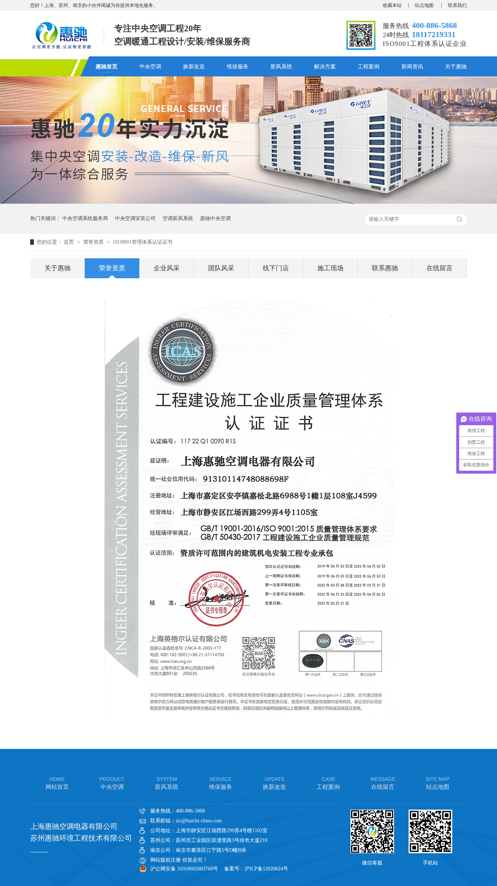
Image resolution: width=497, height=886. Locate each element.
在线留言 (439, 268)
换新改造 (194, 66)
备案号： (234, 868)
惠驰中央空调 (215, 218)
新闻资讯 (412, 66)
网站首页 (57, 783)
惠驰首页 (107, 66)
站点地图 (425, 5)
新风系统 (281, 66)
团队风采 (221, 268)
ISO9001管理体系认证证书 (142, 242)
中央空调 (150, 66)
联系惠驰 (385, 268)
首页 (69, 242)
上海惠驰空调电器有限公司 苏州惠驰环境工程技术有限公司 (81, 832)
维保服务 (238, 66)
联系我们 (457, 5)
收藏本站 (392, 5)
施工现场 (330, 268)
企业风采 (167, 268)
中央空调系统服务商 (85, 218)
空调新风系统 (178, 218)
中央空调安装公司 (135, 218)
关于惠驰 (456, 66)
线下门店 (276, 268)
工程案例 (368, 66)
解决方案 (325, 66)
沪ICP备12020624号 (266, 868)
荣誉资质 (94, 242)
